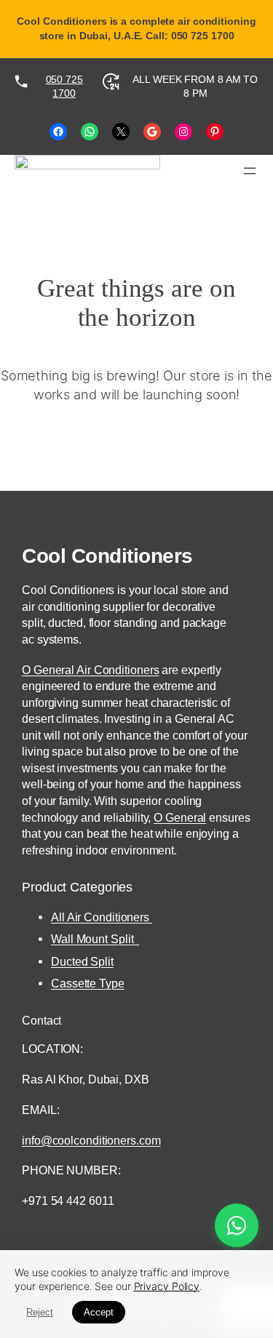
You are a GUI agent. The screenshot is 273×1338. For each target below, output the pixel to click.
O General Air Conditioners (90, 669)
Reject (39, 1312)
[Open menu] (249, 171)
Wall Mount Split (95, 938)
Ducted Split (82, 961)
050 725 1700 (64, 86)
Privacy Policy (167, 1286)
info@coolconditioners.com (91, 1140)
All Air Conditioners (101, 917)
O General (180, 817)
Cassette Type (87, 983)
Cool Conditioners (107, 555)
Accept (99, 1312)
